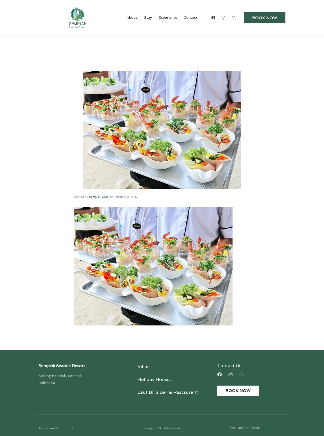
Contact (190, 17)
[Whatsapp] (234, 18)
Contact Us (229, 365)
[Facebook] (213, 18)
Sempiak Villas (98, 197)
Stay (148, 17)
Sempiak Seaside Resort (62, 365)
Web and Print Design (245, 427)
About (132, 17)
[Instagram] (223, 18)
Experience (167, 17)
